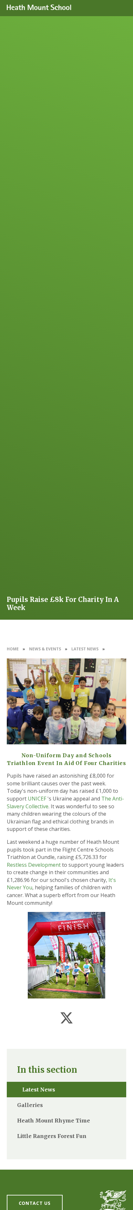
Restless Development (34, 864)
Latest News (84, 649)
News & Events (45, 649)
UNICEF (37, 798)
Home (13, 649)
